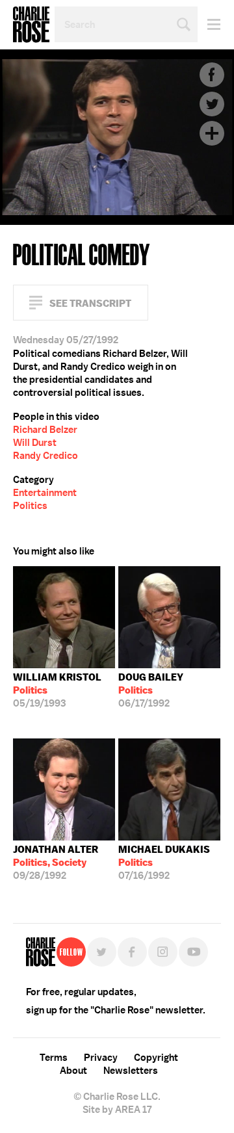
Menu (209, 24)
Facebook (212, 74)
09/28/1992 (55, 862)
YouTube (193, 952)
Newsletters (130, 1070)
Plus (212, 133)
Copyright (156, 1057)
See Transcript (90, 303)
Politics (30, 505)
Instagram (162, 952)
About (73, 1070)
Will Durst (35, 442)
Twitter (212, 104)
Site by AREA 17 (117, 1109)
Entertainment (45, 492)
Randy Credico (45, 455)
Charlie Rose (31, 25)
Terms (54, 1057)
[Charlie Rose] (40, 952)
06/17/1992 (150, 690)
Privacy (101, 1057)
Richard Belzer (45, 429)
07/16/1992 (164, 862)
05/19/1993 (57, 690)
